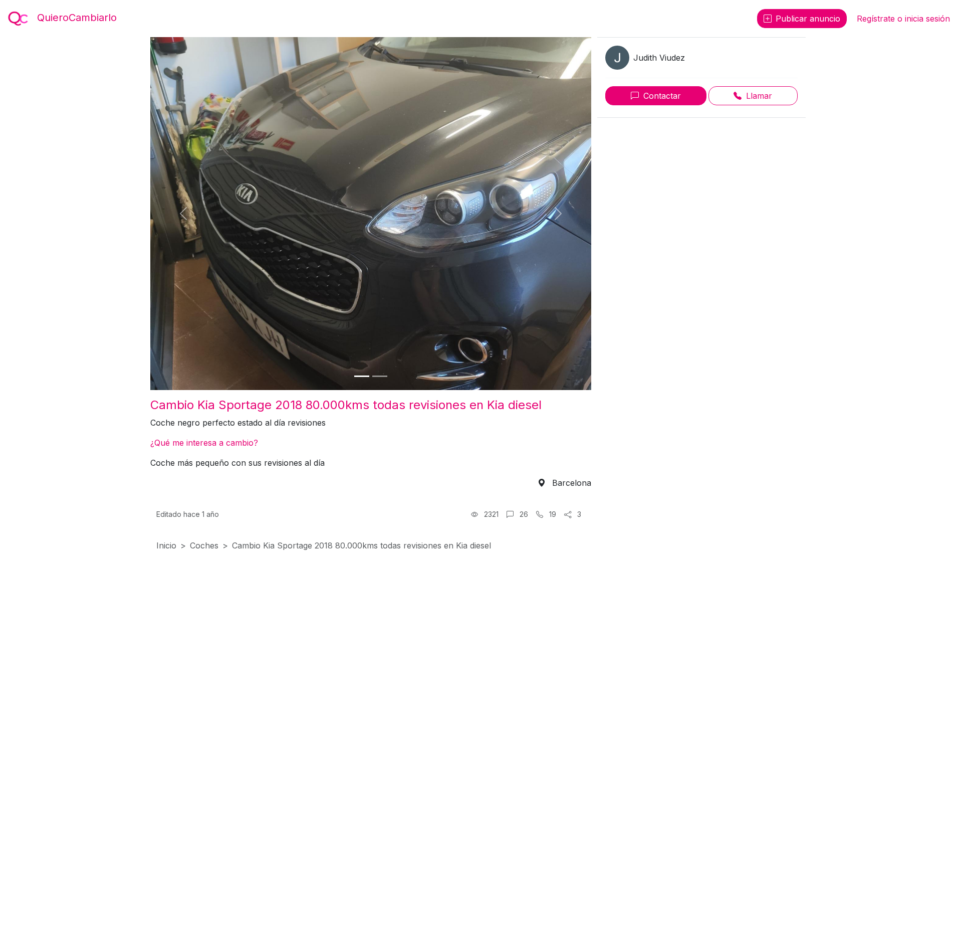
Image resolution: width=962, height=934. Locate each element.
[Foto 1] (361, 376)
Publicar (808, 19)
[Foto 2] (379, 376)
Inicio (166, 545)
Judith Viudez (659, 58)
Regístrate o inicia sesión (903, 19)
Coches (204, 545)
